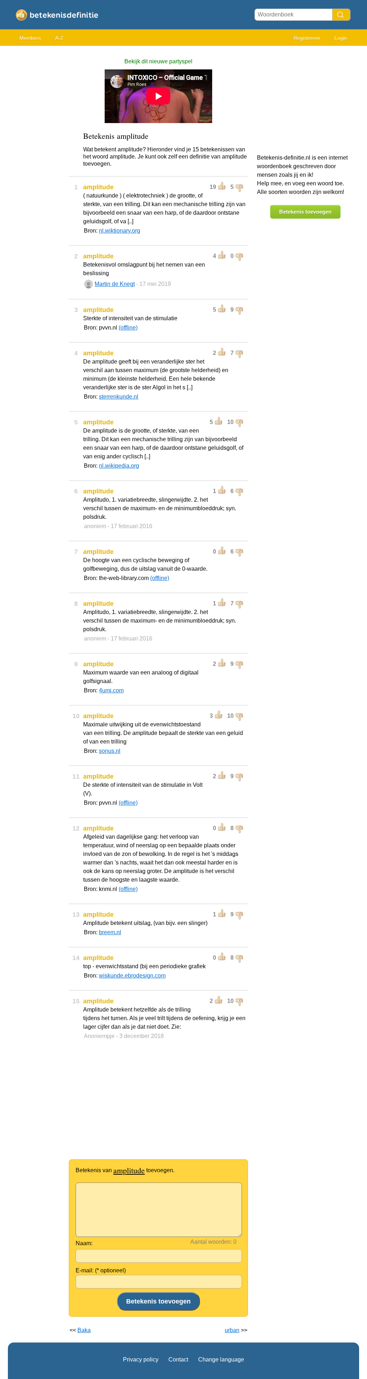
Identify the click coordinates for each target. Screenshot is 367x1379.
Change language (221, 1359)
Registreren (307, 38)
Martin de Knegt (115, 284)
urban (232, 1330)
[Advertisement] (36, 157)
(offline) (128, 328)
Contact (178, 1359)
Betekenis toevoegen (305, 212)
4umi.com (111, 690)
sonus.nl (109, 751)
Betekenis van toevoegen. (125, 1170)
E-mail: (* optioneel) (101, 1270)
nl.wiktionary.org (119, 231)
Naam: (84, 1243)
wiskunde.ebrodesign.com (132, 976)
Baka (84, 1330)
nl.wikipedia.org (119, 466)
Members (30, 38)
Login (340, 38)
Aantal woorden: (211, 1242)
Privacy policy (140, 1359)
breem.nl (110, 932)
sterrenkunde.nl (118, 397)
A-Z (59, 38)
